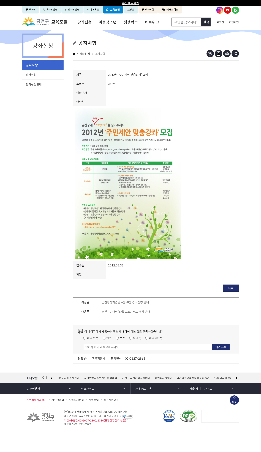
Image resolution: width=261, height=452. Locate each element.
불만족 (137, 338)
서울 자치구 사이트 (200, 388)
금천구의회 (148, 10)
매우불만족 (155, 338)
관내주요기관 (143, 388)
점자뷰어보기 (210, 53)
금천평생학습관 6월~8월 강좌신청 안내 (125, 302)
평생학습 (131, 22)
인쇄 (227, 53)
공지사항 (32, 64)
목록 (230, 288)
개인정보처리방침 (37, 399)
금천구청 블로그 (235, 10)
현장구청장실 (72, 10)
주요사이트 (87, 388)
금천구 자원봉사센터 (67, 377)
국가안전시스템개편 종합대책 (100, 377)
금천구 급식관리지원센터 (136, 377)
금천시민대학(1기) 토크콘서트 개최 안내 (126, 311)
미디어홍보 (93, 10)
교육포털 (115, 10)
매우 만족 (92, 338)
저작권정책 (57, 399)
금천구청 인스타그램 (219, 10)
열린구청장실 (50, 10)
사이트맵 (94, 399)
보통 (122, 338)
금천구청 (31, 10)
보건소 (131, 10)
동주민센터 (33, 388)
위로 (234, 402)
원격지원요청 (111, 399)
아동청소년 (107, 22)
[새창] (188, 416)
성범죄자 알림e (163, 377)
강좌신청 (84, 22)
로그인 (220, 22)
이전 (43, 377)
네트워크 (152, 22)
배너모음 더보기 (236, 378)
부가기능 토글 (235, 53)
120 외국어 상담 (223, 377)
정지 (47, 377)
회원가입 (234, 22)
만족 (109, 338)
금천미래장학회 (170, 10)
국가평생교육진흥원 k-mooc (193, 377)
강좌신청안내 (34, 84)
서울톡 (129, 416)
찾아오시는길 (76, 399)
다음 (52, 377)
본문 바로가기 (130, 3)
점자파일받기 (218, 53)
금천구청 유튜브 (227, 10)
